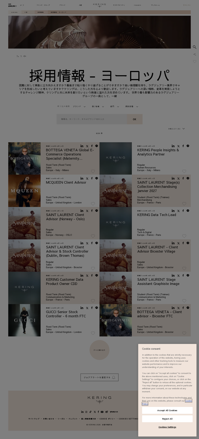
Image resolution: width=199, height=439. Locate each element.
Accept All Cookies (167, 410)
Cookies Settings (167, 426)
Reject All (167, 418)
